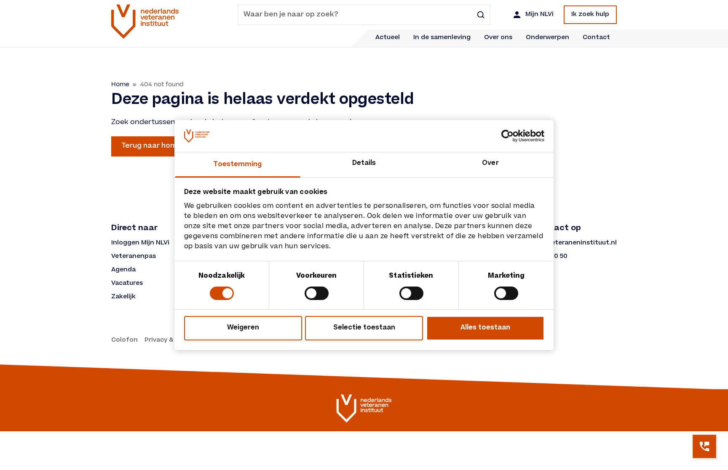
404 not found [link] (162, 84)
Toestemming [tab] (237, 165)
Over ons (498, 38)
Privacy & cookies (172, 340)
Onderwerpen (547, 38)
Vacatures (127, 284)
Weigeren (243, 328)
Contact (596, 38)
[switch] (317, 293)
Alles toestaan (485, 328)
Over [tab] (490, 163)
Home (120, 84)
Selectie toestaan (364, 328)
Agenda (123, 270)
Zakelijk (123, 297)
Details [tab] (364, 163)
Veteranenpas (133, 257)
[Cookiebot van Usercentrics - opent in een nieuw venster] (507, 136)
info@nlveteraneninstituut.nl (569, 243)
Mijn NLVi (539, 15)
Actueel (387, 38)
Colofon (124, 340)
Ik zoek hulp (590, 15)
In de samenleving (442, 38)
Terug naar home (151, 146)
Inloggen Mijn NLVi (140, 243)
